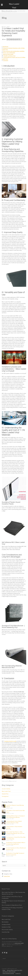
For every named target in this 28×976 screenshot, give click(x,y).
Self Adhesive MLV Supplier (9, 971)
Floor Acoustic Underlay (7, 929)
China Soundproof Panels (8, 973)
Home (4, 970)
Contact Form (7, 876)
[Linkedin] (19, 39)
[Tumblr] (17, 39)
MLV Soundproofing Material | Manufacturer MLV (12, 666)
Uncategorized (5, 796)
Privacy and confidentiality (9, 52)
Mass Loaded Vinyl (6, 781)
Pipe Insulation (5, 922)
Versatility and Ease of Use (9, 55)
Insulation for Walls (6, 927)
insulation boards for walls (10, 741)
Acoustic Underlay (6, 788)
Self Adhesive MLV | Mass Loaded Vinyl (13, 543)
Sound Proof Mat (5, 932)
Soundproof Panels (6, 924)
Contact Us (18, 973)
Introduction (5, 46)
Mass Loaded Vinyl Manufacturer (14, 7)
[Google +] (13, 39)
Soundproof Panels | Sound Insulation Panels (11, 503)
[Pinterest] (15, 39)
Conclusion (5, 60)
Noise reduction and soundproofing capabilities (13, 51)
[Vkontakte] (21, 39)
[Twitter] (9, 39)
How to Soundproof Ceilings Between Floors (12, 905)
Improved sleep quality (8, 54)
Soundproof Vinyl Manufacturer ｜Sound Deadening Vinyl (13, 626)
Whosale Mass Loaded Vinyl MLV (14, 970)
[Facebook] (11, 39)
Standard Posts (5, 793)
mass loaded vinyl (13, 781)
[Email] (7, 39)
